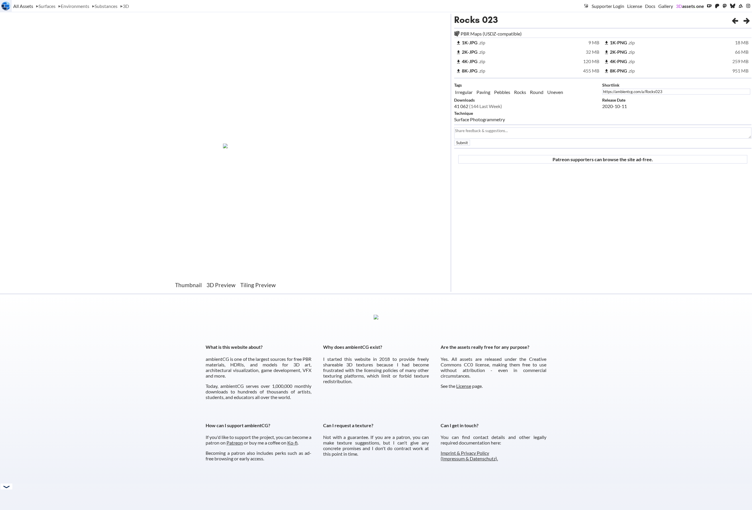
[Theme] (586, 6)
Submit (462, 142)
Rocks (467, 19)
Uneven (555, 92)
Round (536, 92)
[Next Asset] (746, 19)
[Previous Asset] (735, 19)
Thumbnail (188, 285)
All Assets (23, 6)
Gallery (665, 6)
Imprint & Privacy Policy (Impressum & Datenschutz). (469, 455)
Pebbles (502, 92)
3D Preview (221, 285)
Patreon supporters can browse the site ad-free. (603, 159)
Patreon (234, 442)
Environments (75, 6)
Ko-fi (292, 442)
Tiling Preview (258, 285)
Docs (650, 6)
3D (126, 6)
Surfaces (47, 6)
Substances (106, 6)
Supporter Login (608, 6)
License (634, 6)
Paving (483, 92)
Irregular (464, 92)
